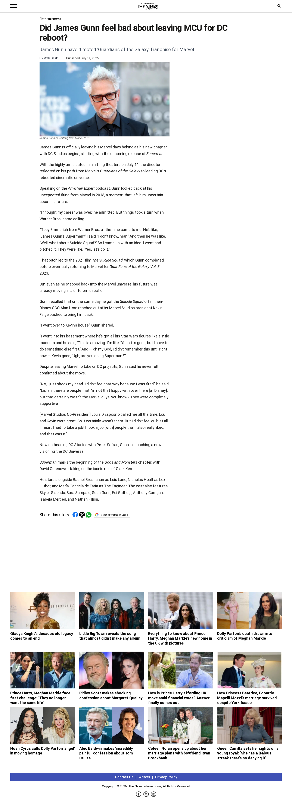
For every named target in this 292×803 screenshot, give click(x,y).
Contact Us (124, 777)
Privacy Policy (166, 777)
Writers (144, 777)
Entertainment (50, 19)
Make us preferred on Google (114, 515)
